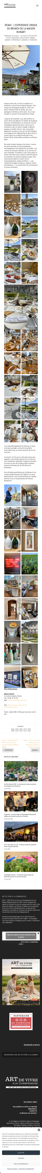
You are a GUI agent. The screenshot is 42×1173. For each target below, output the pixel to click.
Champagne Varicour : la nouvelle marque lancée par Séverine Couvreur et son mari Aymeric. (19, 876)
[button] (39, 1130)
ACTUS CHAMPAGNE (12, 38)
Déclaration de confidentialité (26, 1169)
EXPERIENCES (16, 40)
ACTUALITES (33, 36)
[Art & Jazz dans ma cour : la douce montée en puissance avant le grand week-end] (21, 832)
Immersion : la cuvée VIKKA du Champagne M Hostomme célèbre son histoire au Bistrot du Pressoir (20, 815)
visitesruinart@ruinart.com (17, 700)
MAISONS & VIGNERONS (29, 40)
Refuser (21, 1158)
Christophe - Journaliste (20, 36)
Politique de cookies (12, 1169)
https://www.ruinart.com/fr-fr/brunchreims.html (15, 706)
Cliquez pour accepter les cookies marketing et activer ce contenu (21, 936)
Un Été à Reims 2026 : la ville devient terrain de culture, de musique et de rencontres (20, 785)
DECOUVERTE (24, 38)
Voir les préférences (21, 1164)
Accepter (21, 1153)
